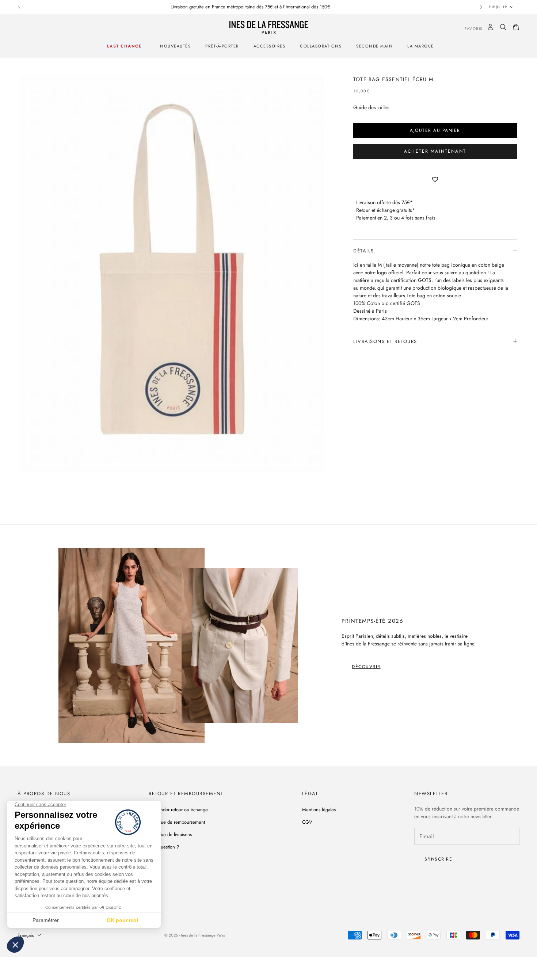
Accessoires (270, 46)
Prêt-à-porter (222, 46)
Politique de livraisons (170, 834)
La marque (420, 46)
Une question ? (164, 846)
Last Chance (124, 46)
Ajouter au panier (435, 130)
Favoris (468, 28)
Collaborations (321, 46)
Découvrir (366, 666)
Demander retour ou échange (178, 809)
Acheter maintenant (435, 151)
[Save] (435, 179)
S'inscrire (438, 859)
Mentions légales (319, 809)
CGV (307, 822)
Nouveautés (175, 46)
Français (26, 935)
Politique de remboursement (177, 822)
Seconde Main (374, 46)
